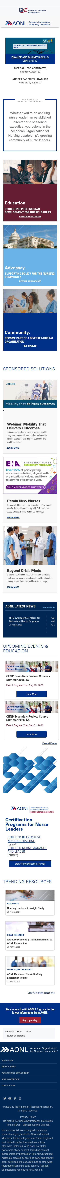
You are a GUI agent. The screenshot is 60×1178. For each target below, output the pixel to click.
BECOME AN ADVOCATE (30, 281)
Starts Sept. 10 (30, 58)
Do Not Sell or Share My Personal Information (28, 1121)
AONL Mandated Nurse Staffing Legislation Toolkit (24, 975)
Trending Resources (27, 881)
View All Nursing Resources (41, 992)
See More (48, 607)
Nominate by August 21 (30, 80)
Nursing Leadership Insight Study (25, 908)
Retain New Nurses (23, 501)
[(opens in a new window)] (30, 395)
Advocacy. (15, 267)
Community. (17, 332)
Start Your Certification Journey (30, 863)
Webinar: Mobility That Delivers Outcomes (26, 426)
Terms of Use (13, 1124)
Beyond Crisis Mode (24, 570)
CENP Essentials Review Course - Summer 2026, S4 (28, 718)
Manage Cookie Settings (36, 1124)
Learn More (31, 694)
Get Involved (30, 346)
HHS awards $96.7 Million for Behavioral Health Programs (24, 619)
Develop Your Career (30, 217)
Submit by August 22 (30, 69)
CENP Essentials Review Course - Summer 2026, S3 (28, 678)
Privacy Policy (28, 1117)
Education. (16, 203)
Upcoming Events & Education (25, 648)
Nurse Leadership (16, 1035)
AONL (29, 1031)
